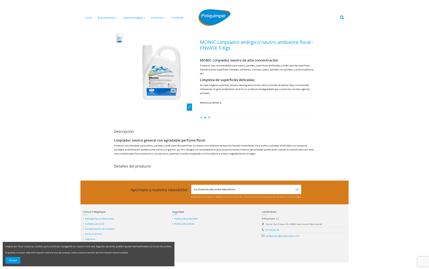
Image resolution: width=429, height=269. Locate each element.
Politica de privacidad (185, 218)
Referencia (205, 102)
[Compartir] (201, 117)
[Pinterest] (209, 117)
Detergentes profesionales (99, 218)
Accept (13, 260)
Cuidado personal (94, 223)
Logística (90, 239)
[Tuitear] (205, 117)
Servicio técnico (93, 233)
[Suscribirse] (297, 189)
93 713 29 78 (272, 230)
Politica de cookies (184, 223)
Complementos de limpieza (99, 228)
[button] (108, 18)
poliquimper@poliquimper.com (282, 235)
